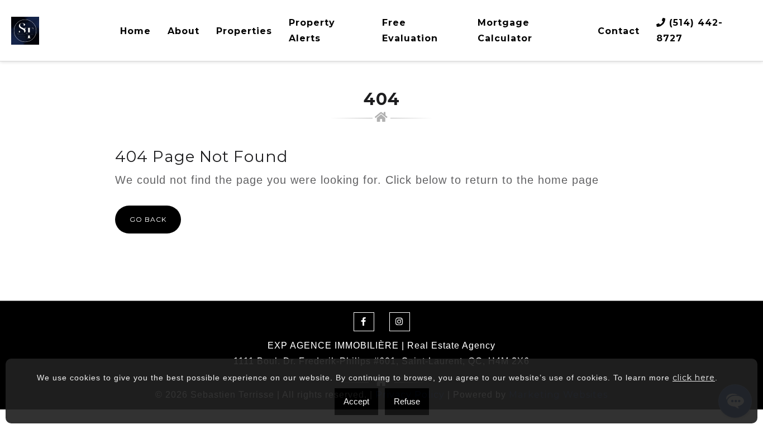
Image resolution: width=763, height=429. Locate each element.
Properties (244, 31)
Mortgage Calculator (505, 30)
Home (135, 31)
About (183, 31)
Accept (356, 401)
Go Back (148, 219)
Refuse (407, 401)
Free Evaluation (410, 30)
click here (694, 378)
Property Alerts (312, 30)
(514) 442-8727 (689, 30)
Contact (619, 31)
